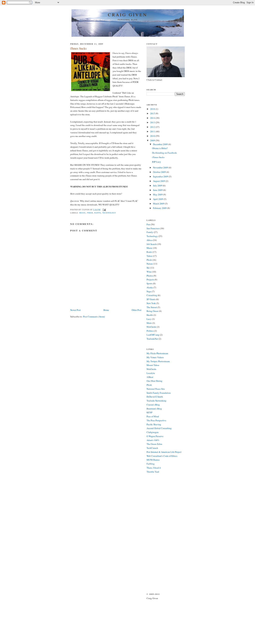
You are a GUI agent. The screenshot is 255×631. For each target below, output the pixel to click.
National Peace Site (156, 388)
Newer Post (75, 310)
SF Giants (151, 299)
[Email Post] (104, 210)
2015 (153, 113)
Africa (149, 240)
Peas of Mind (153, 416)
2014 (153, 117)
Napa (149, 291)
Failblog (151, 463)
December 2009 (160, 144)
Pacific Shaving (154, 424)
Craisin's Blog (153, 404)
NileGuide (151, 326)
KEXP (149, 412)
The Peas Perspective (156, 420)
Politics (150, 330)
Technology (109, 213)
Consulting (152, 295)
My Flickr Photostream (157, 353)
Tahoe (149, 255)
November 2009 (161, 167)
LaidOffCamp (153, 334)
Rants (97, 213)
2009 (153, 140)
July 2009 (158, 185)
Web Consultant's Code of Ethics (162, 455)
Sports (149, 283)
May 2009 (158, 194)
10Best (150, 377)
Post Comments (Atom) (94, 316)
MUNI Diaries (153, 459)
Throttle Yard (153, 471)
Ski (148, 267)
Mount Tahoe (153, 365)
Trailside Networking (156, 400)
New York (151, 303)
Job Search (152, 244)
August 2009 (159, 181)
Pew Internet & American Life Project (164, 451)
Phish (90, 213)
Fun (148, 224)
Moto (149, 323)
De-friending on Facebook (164, 152)
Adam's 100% (153, 440)
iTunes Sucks (158, 157)
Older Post (136, 310)
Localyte (151, 373)
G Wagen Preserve (155, 436)
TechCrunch (152, 448)
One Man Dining (154, 380)
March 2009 (159, 203)
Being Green (152, 311)
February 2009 (160, 208)
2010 (153, 135)
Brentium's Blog (154, 408)
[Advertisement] (157, 533)
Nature (150, 263)
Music (82, 213)
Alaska (150, 287)
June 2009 (158, 190)
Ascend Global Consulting (159, 428)
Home (106, 310)
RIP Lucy (156, 161)
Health (150, 315)
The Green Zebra (154, 444)
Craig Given (127, 15)
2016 (153, 108)
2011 (153, 131)
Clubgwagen (153, 432)
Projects (150, 279)
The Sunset (152, 307)
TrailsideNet (152, 338)
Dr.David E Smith (155, 396)
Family (150, 232)
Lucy (149, 319)
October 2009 (159, 172)
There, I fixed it (154, 467)
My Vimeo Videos (155, 357)
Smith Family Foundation (159, 392)
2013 (153, 122)
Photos (150, 275)
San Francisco (153, 228)
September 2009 (161, 176)
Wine (149, 271)
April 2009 (158, 199)
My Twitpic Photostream (158, 361)
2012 (153, 126)
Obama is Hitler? (160, 148)
